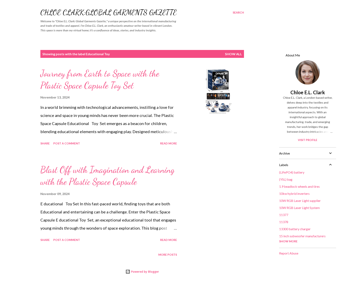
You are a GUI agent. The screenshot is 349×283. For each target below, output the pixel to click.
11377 (283, 215)
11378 (283, 222)
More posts (167, 254)
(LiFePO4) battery (291, 172)
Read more (168, 143)
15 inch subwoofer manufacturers (302, 236)
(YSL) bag (285, 179)
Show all (233, 54)
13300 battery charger (295, 229)
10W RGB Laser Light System (299, 208)
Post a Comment (66, 143)
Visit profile (307, 140)
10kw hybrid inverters (294, 193)
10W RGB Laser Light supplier (300, 200)
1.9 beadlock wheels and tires (299, 186)
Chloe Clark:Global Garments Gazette (108, 12)
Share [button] (45, 143)
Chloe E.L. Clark (307, 92)
